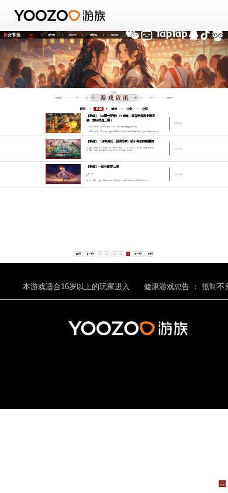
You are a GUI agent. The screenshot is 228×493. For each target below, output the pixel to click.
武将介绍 (72, 34)
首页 (31, 34)
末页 (150, 253)
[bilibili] (147, 34)
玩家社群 (114, 34)
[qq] (194, 34)
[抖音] (205, 34)
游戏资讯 (51, 34)
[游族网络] (61, 15)
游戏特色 (93, 34)
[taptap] (171, 34)
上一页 (90, 253)
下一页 (137, 253)
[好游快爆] (217, 35)
